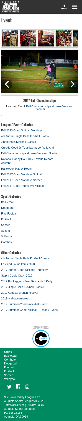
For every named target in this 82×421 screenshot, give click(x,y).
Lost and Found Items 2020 (18, 264)
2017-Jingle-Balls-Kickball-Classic (22, 287)
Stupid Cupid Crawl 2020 (16, 275)
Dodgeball (7, 207)
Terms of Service (14, 405)
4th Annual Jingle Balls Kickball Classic (25, 136)
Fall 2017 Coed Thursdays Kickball (22, 185)
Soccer (5, 225)
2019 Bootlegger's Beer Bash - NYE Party (26, 281)
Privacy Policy (35, 405)
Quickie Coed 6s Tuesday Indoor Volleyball (27, 147)
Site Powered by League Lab (22, 397)
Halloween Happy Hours (16, 168)
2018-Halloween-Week (15, 298)
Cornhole (7, 242)
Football (9, 367)
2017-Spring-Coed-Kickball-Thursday (24, 270)
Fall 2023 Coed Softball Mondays (21, 130)
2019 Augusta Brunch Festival (19, 292)
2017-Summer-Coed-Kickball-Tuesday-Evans (29, 310)
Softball (5, 230)
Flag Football (9, 213)
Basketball (7, 202)
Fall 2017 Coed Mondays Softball (21, 174)
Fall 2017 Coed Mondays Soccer (21, 180)
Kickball (6, 219)
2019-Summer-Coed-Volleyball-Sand (24, 304)
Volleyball (7, 236)
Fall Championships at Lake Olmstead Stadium (49, 108)
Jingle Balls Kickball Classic (18, 142)
